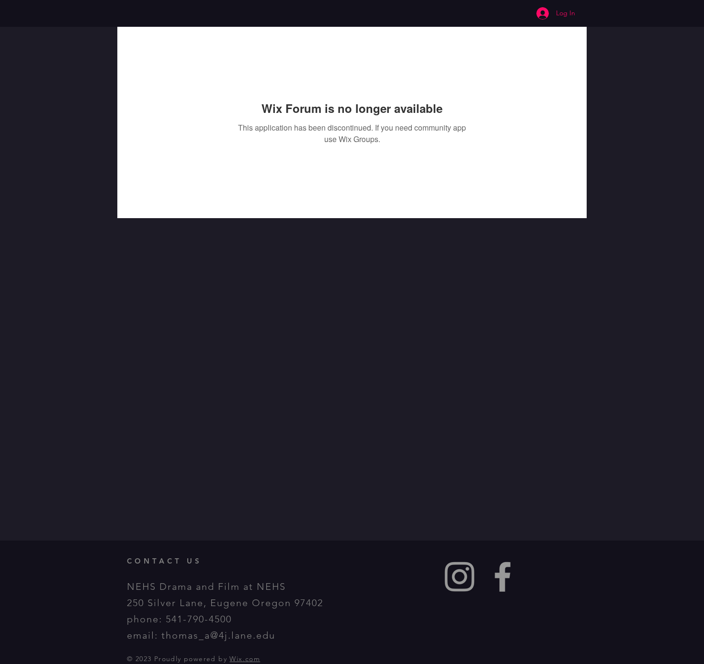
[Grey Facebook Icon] (502, 577)
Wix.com (244, 658)
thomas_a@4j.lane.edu (218, 635)
